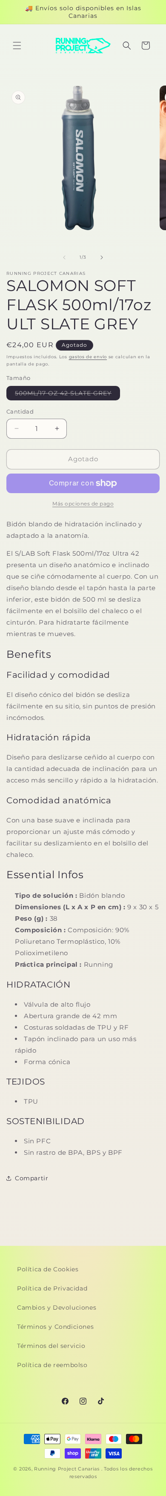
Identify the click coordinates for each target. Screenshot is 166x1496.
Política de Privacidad (52, 1288)
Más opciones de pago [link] (83, 503)
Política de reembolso (52, 1365)
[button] (17, 45)
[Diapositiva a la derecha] (101, 257)
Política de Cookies (47, 1269)
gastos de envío (88, 357)
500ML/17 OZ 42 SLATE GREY (67, 394)
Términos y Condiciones (55, 1326)
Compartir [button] (31, 1178)
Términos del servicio (51, 1346)
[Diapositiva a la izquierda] (64, 257)
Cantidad (20, 411)
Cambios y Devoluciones (56, 1307)
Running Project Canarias (67, 1469)
